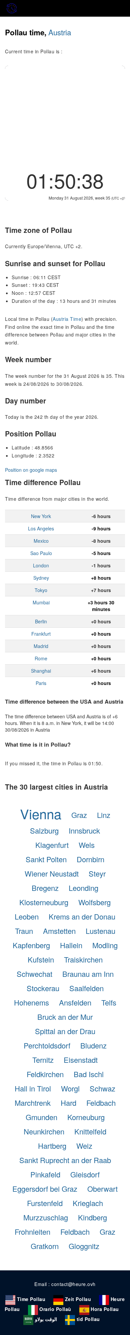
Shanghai (41, 670)
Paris (41, 683)
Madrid (41, 646)
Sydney (41, 577)
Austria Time (67, 319)
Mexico (41, 540)
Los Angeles (41, 528)
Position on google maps (31, 469)
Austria (59, 32)
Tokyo (41, 590)
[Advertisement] (65, 115)
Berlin (41, 621)
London (41, 565)
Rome (41, 658)
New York (41, 516)
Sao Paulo (41, 553)
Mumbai (41, 602)
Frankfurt (41, 633)
